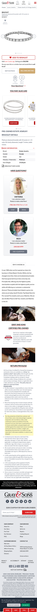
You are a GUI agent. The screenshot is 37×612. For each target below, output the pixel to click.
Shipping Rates (8, 551)
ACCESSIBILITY (14, 560)
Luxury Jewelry (11, 7)
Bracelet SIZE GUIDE (12, 166)
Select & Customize (13, 605)
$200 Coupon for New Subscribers (21, 508)
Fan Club (6, 531)
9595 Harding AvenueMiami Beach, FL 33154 (26, 547)
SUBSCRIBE (29, 512)
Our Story (7, 529)
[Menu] (34, 3)
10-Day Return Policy (10, 546)
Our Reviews (7, 534)
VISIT (15, 610)
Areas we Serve (24, 556)
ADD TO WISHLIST (20, 57)
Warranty (6, 543)
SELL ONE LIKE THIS (27, 71)
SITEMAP (23, 560)
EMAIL (7, 610)
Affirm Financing (8, 548)
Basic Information (10, 148)
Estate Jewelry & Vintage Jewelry (27, 7)
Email (24, 210)
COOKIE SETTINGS (31, 561)
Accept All (26, 605)
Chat (13, 210)
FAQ (5, 536)
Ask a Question (18, 251)
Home (4, 7)
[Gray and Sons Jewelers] (8, 2)
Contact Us (24, 541)
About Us (6, 526)
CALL (24, 610)
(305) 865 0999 (24, 551)
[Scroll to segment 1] (15, 53)
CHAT (33, 609)
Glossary (6, 553)
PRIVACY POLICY (4, 561)
